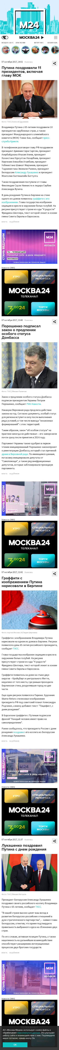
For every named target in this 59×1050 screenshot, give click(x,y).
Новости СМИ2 (8, 268)
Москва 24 (29, 37)
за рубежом (14, 222)
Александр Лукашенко (26, 172)
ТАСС (16, 648)
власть (4, 222)
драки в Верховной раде (15, 454)
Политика (29, 62)
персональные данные (28, 1032)
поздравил (19, 732)
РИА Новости (33, 404)
